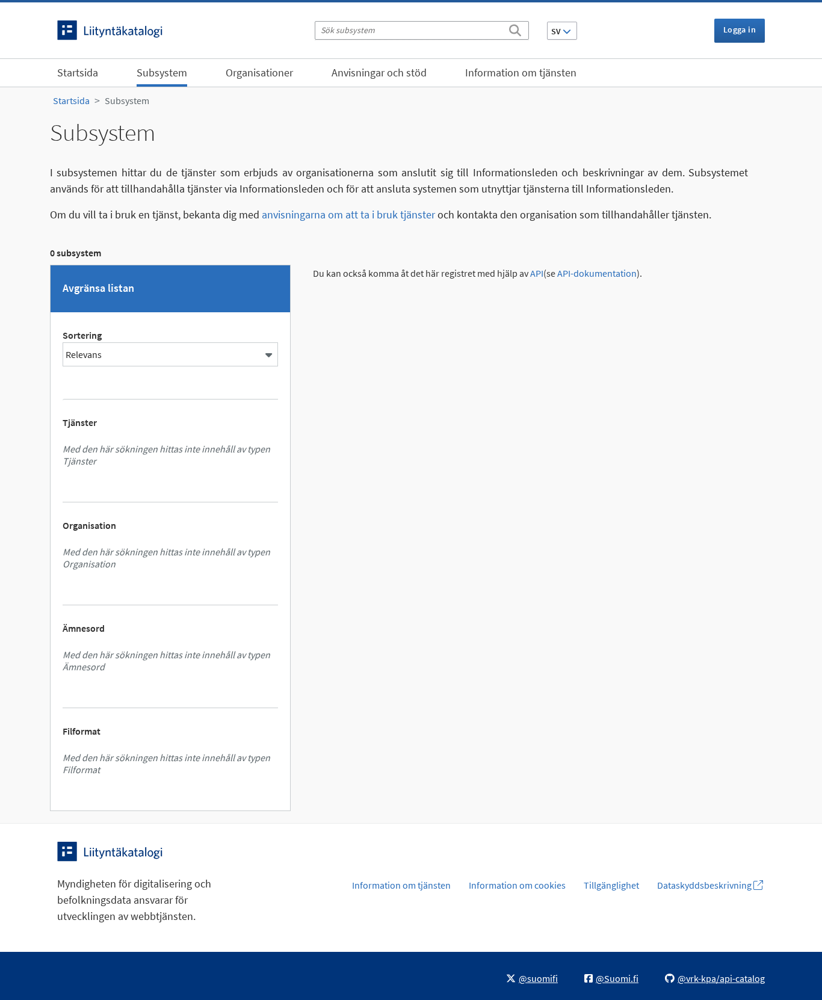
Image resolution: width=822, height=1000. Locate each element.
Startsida (77, 72)
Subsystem (162, 72)
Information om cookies (517, 885)
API (536, 273)
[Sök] (515, 28)
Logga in (739, 29)
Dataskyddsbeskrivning (705, 885)
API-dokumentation (597, 273)
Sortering (82, 335)
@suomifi (538, 978)
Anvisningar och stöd (379, 72)
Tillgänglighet (611, 885)
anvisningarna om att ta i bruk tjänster (348, 214)
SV (557, 31)
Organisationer (259, 72)
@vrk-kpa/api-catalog (721, 978)
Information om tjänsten (520, 72)
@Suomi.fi (617, 978)
